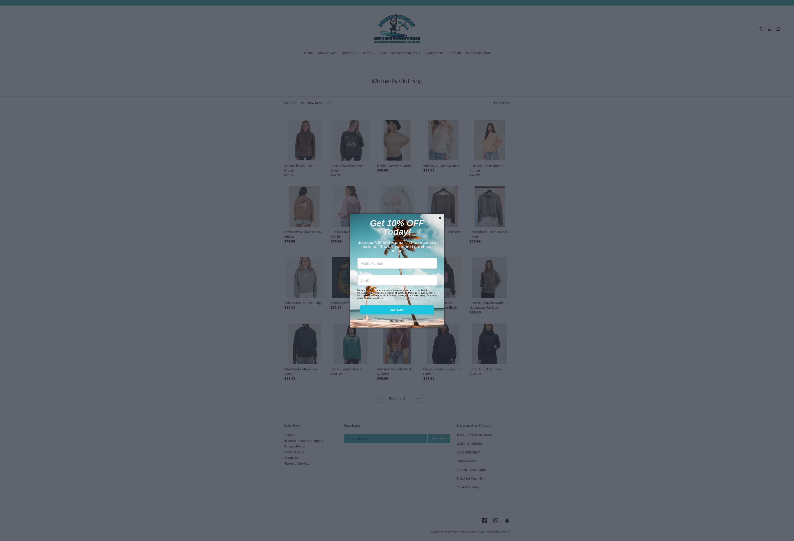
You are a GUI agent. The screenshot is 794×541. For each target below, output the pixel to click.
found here (377, 297)
